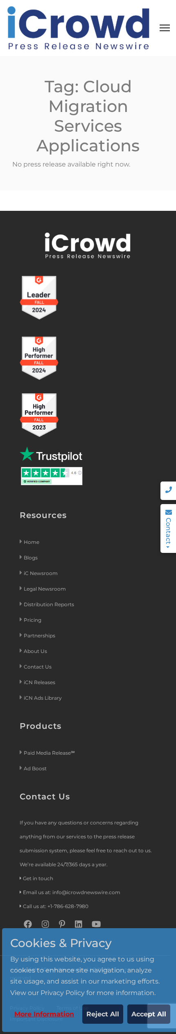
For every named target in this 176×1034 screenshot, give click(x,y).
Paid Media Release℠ (49, 753)
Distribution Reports (49, 604)
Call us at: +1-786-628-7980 (55, 906)
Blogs (31, 558)
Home (31, 542)
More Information (44, 1014)
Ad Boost (35, 768)
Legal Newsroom (45, 589)
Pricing (33, 620)
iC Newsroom (41, 573)
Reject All (102, 1014)
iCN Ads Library (43, 698)
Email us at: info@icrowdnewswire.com (71, 892)
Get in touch (38, 878)
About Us (35, 651)
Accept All (148, 1014)
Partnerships (39, 635)
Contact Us (38, 667)
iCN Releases (39, 682)
